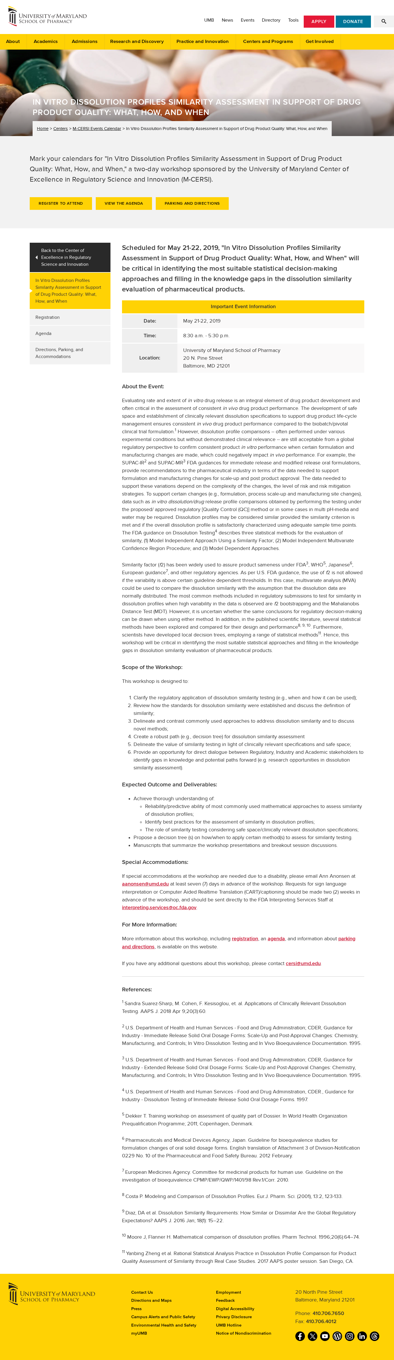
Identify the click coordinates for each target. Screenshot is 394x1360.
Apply (319, 21)
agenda (276, 938)
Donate (353, 21)
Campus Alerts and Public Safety (163, 1317)
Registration (47, 317)
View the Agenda (124, 203)
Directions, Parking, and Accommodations (59, 353)
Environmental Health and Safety (163, 1325)
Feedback (225, 1300)
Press (136, 1309)
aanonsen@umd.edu (145, 884)
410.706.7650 (328, 1313)
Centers (60, 128)
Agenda (43, 333)
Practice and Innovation (203, 41)
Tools (293, 20)
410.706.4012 (321, 1321)
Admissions (84, 41)
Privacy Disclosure (234, 1317)
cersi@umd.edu (303, 963)
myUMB (139, 1333)
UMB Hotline (228, 1325)
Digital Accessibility (235, 1309)
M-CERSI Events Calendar (97, 128)
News (227, 20)
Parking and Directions (192, 203)
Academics (46, 41)
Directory (271, 20)
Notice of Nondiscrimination (243, 1333)
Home (42, 128)
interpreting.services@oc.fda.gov (159, 907)
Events (247, 20)
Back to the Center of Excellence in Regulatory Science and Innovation (66, 257)
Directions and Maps (151, 1300)
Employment (228, 1292)
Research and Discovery (137, 41)
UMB (209, 20)
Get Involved (320, 41)
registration (245, 938)
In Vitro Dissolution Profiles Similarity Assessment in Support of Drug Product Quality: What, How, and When (68, 291)
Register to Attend (61, 203)
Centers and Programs (268, 41)
